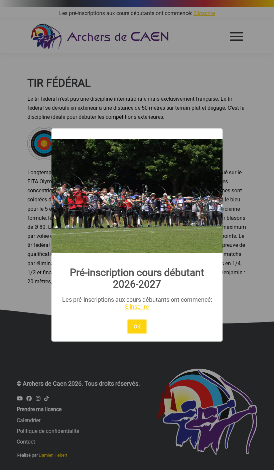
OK (137, 326)
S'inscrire (137, 306)
